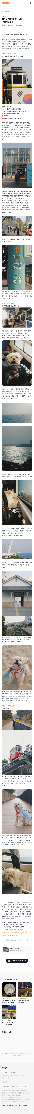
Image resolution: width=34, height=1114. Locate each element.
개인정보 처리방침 (23, 1105)
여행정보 (7, 11)
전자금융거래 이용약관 (12, 1105)
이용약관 (4, 1105)
